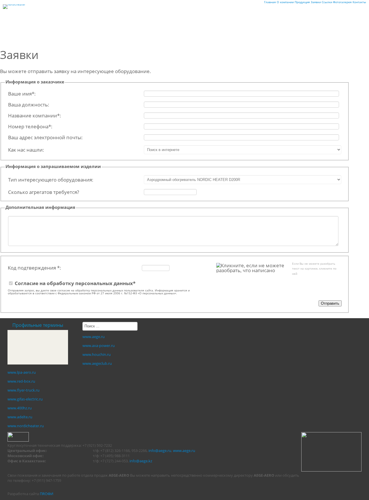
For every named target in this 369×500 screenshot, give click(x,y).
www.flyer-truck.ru (23, 390)
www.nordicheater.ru (25, 425)
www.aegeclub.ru (97, 363)
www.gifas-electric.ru (25, 399)
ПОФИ (46, 493)
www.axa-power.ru (98, 345)
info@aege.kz (140, 460)
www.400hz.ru (19, 408)
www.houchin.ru (96, 354)
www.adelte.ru (19, 416)
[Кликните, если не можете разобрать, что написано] (251, 268)
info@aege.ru (159, 450)
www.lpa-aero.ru (21, 372)
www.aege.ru (93, 336)
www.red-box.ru (21, 381)
